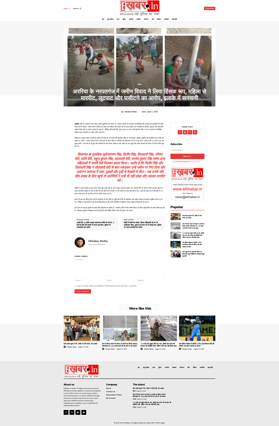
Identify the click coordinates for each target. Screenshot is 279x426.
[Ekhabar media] (80, 242)
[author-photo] (65, 347)
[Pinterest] (190, 132)
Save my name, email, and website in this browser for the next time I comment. (107, 286)
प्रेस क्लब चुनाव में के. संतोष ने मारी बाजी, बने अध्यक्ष (80, 344)
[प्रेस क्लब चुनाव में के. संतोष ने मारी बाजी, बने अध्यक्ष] (175, 216)
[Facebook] (180, 132)
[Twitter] (185, 132)
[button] (77, 8)
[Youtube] (83, 412)
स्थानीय (134, 399)
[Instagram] (72, 412)
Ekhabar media (131, 112)
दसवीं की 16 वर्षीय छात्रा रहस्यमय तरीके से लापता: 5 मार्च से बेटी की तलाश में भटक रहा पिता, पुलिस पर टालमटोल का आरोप (95, 224)
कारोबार (134, 407)
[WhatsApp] (195, 132)
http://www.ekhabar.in (96, 244)
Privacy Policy (195, 161)
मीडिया (134, 391)
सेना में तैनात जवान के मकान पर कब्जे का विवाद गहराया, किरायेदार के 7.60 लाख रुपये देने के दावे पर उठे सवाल (193, 226)
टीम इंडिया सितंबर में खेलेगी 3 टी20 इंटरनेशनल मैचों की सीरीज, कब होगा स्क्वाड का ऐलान (192, 244)
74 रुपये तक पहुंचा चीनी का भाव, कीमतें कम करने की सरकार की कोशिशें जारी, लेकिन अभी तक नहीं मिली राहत (193, 235)
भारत (139, 84)
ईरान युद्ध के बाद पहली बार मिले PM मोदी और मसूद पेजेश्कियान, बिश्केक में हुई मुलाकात (193, 254)
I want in (186, 156)
